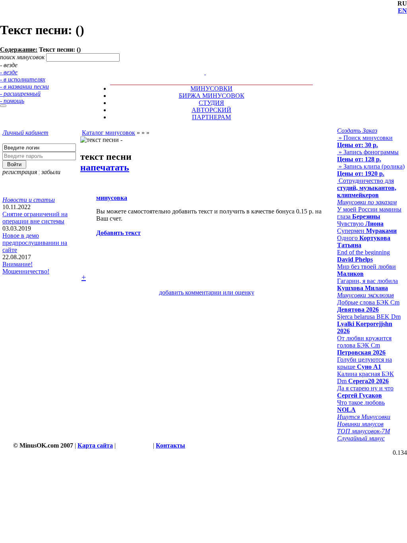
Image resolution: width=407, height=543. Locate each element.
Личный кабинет (25, 132)
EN (402, 10)
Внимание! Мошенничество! (25, 268)
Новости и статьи (28, 199)
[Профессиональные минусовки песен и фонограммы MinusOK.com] (205, 72)
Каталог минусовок (108, 132)
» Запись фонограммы (368, 156)
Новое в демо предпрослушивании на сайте (34, 242)
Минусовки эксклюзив (365, 295)
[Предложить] (206, 65)
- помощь (12, 100)
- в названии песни (24, 86)
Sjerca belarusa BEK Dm (369, 323)
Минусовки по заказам (367, 202)
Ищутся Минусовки (363, 416)
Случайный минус (361, 438)
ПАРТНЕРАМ (211, 117)
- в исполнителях (22, 79)
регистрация (19, 172)
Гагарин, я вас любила (367, 284)
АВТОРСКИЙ (211, 110)
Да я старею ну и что (365, 392)
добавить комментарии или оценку (206, 292)
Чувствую (360, 223)
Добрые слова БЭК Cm (368, 306)
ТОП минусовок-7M (363, 431)
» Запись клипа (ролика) (371, 170)
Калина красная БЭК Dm (365, 377)
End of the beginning (363, 256)
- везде (8, 72)
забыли (50, 172)
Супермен (367, 230)
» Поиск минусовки (365, 141)
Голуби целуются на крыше (364, 363)
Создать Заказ (357, 130)
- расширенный (20, 93)
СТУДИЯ (211, 102)
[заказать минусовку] (201, 65)
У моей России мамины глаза (369, 213)
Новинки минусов (360, 424)
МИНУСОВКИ (211, 88)
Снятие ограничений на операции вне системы (35, 218)
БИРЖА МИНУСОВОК (211, 95)
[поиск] (3, 106)
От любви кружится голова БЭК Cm (364, 345)
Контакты (170, 445)
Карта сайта (95, 445)
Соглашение (134, 445)
